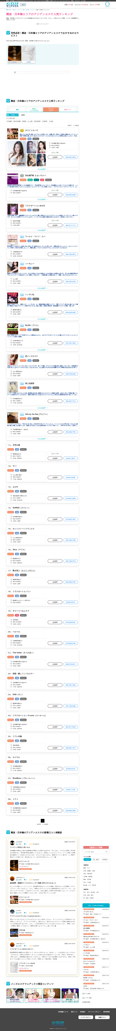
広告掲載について (63, 1012)
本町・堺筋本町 (87, 873)
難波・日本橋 (87, 879)
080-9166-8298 (71, 374)
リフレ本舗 (17, 736)
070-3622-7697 (71, 519)
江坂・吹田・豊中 (88, 895)
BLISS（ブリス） (32, 325)
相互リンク (74, 1012)
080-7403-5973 (71, 254)
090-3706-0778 (71, 561)
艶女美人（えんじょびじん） (24, 570)
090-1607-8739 (71, 281)
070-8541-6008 (71, 498)
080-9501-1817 (71, 748)
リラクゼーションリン (22, 591)
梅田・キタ (86, 868)
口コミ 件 (55, 152)
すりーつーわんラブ (21, 610)
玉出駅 (51, 121)
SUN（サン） (18, 694)
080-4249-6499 (71, 312)
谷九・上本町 (87, 882)
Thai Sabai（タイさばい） (23, 652)
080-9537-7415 (71, 401)
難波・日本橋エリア (12, 115)
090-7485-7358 (71, 540)
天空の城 (16, 445)
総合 (17, 109)
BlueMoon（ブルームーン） (24, 778)
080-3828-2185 (71, 582)
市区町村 (104, 859)
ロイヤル (16, 757)
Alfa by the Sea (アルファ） (36, 414)
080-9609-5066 (71, 811)
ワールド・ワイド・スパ (35, 236)
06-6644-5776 (70, 769)
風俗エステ (67, 109)
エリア (87, 859)
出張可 (23, 115)
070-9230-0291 (71, 622)
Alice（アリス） (19, 549)
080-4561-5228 (71, 157)
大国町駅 (44, 121)
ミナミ (15, 799)
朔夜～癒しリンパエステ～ (23, 673)
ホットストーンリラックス (23, 528)
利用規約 (82, 1012)
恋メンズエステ (31, 356)
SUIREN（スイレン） (21, 507)
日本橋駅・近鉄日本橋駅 (14, 121)
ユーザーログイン (86, 1017)
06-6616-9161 (70, 602)
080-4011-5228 (71, 727)
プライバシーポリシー (94, 1012)
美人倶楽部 (29, 383)
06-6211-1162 (70, 790)
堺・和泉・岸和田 (88, 898)
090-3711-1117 (71, 225)
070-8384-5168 (71, 643)
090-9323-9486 (71, 195)
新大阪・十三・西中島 (89, 885)
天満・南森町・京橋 (89, 871)
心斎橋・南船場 (87, 876)
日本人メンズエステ (34, 109)
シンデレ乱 (29, 294)
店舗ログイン (102, 1017)
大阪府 (23, 5)
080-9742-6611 (71, 664)
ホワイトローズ (31, 130)
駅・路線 (96, 859)
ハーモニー (29, 263)
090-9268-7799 (71, 432)
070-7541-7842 (71, 343)
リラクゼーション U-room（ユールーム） (30, 715)
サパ (14, 466)
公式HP (55, 157)
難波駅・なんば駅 (27, 121)
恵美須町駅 (37, 121)
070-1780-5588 (71, 706)
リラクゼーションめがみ (35, 205)
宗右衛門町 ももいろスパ (35, 175)
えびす (15, 486)
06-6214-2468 (70, 477)
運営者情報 (106, 1012)
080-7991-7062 (71, 685)
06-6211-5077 (70, 458)
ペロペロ (16, 631)
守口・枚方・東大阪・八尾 (91, 892)
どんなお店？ (42, 169)
